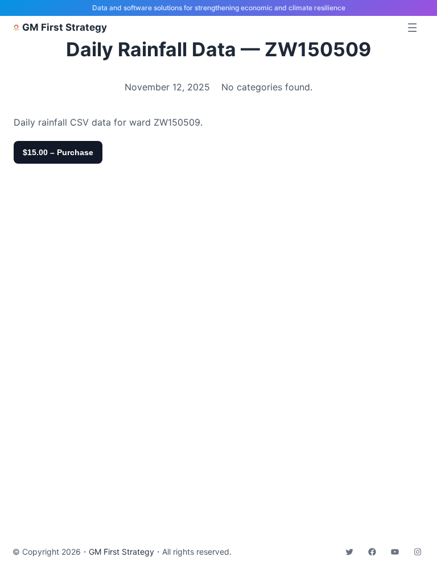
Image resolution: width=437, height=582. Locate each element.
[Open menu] (412, 27)
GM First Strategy (64, 27)
